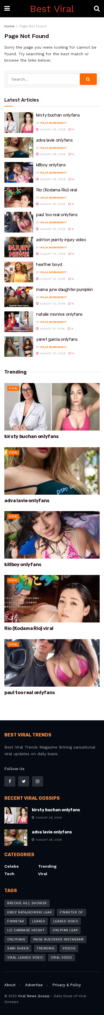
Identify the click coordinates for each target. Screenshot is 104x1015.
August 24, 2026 (52, 253)
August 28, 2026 (52, 129)
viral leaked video (25, 957)
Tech (9, 873)
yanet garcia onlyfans (57, 339)
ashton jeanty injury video (61, 239)
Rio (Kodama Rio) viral (56, 190)
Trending (47, 866)
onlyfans (16, 939)
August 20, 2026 (52, 353)
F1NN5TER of (71, 912)
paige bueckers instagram (58, 939)
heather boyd (49, 264)
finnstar (15, 921)
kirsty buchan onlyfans (58, 115)
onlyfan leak (65, 930)
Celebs (11, 866)
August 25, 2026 (52, 203)
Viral (13, 388)
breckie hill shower (27, 903)
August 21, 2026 (52, 328)
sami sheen (18, 948)
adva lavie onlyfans (54, 140)
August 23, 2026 (52, 278)
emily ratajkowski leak (29, 912)
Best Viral (52, 9)
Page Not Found (33, 26)
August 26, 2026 (52, 179)
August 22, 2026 (52, 303)
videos (68, 948)
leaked (38, 921)
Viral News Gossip (34, 996)
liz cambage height (25, 930)
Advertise (34, 985)
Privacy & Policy (66, 985)
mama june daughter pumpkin (64, 289)
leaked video (65, 921)
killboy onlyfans (51, 164)
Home (9, 26)
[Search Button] (88, 79)
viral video (61, 957)
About (10, 985)
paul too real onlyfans (56, 214)
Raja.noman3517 (53, 122)
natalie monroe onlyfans (59, 314)
